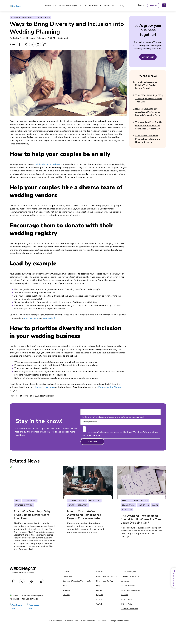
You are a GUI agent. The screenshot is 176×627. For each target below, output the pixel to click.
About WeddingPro (68, 5)
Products (49, 5)
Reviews (51, 31)
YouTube (99, 604)
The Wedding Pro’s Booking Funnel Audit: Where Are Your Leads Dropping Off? (149, 125)
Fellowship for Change (109, 387)
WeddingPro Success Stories (99, 19)
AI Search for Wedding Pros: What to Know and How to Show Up (147, 138)
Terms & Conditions (129, 609)
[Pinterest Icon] (31, 581)
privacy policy (93, 435)
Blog (121, 5)
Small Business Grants (71, 19)
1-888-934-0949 (71, 621)
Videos (109, 23)
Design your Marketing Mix (107, 576)
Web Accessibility (88, 621)
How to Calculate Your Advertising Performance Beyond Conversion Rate (147, 112)
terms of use (151, 432)
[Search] (164, 5)
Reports (110, 19)
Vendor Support (113, 31)
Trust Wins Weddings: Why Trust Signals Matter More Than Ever (149, 98)
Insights (50, 27)
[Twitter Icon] (22, 581)
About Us (125, 581)
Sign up (153, 5)
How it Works (68, 576)
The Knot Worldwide (130, 576)
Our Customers (91, 5)
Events (109, 27)
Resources (109, 5)
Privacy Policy (127, 604)
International (127, 599)
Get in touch (148, 56)
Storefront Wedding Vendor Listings (78, 581)
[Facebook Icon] (12, 581)
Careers (124, 595)
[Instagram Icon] (41, 581)
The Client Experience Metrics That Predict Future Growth (146, 85)
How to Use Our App (104, 581)
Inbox (49, 23)
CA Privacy (102, 621)
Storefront (52, 19)
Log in (141, 5)
